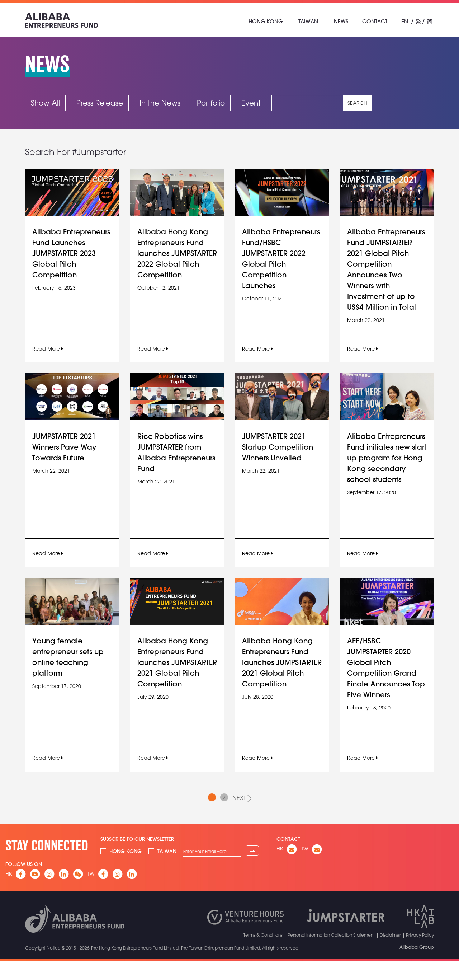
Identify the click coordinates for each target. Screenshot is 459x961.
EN (404, 21)
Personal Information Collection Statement (331, 935)
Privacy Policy (420, 935)
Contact (374, 21)
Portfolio (211, 102)
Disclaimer (390, 935)
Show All (45, 102)
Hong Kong (266, 21)
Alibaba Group (416, 947)
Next (239, 797)
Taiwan (308, 21)
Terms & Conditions (263, 935)
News (341, 21)
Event (251, 102)
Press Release (99, 102)
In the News (159, 102)
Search (357, 103)
